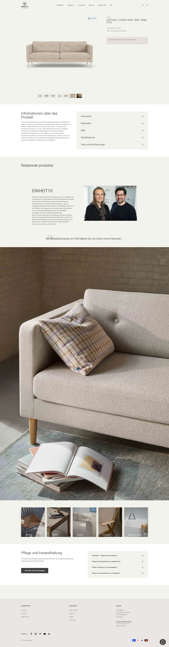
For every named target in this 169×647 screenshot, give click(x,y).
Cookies (23, 613)
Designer (70, 5)
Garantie (24, 610)
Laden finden (102, 5)
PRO (111, 5)
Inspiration (81, 5)
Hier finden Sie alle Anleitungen (35, 570)
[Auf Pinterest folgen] (40, 634)
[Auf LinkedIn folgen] (49, 634)
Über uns (91, 5)
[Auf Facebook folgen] (31, 634)
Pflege (71, 617)
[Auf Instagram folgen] (36, 634)
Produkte (59, 5)
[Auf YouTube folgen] (44, 634)
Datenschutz (25, 617)
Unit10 (109, 17)
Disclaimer (72, 620)
